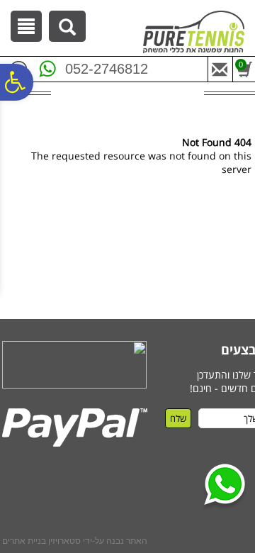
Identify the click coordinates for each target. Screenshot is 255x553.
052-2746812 (106, 69)
